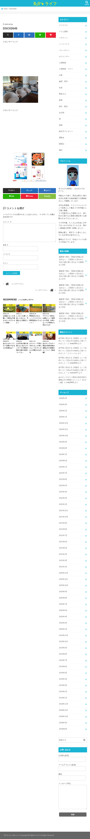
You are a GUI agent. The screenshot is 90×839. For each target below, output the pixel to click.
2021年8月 (63, 529)
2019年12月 (63, 635)
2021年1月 (63, 567)
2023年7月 (63, 454)
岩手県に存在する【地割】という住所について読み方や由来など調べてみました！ (72, 340)
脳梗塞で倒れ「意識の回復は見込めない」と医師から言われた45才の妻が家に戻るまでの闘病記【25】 (71, 303)
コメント (7, 222)
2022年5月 (63, 485)
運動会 (61, 138)
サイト (5, 263)
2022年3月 (63, 498)
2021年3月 (63, 560)
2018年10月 (63, 716)
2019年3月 (63, 685)
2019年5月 (63, 673)
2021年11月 (63, 510)
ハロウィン (63, 38)
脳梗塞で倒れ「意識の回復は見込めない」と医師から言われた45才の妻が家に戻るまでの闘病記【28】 (71, 261)
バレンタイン (64, 50)
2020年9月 (63, 592)
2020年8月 (63, 598)
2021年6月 (63, 542)
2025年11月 (63, 429)
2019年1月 (63, 698)
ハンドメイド (64, 44)
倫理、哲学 (63, 81)
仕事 (60, 75)
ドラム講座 (63, 31)
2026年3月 (63, 404)
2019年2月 (63, 691)
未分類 (61, 113)
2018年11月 (63, 710)
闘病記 (61, 144)
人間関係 (62, 63)
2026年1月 (63, 417)
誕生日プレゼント (66, 131)
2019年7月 (63, 660)
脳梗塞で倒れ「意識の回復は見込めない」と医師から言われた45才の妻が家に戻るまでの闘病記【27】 (71, 275)
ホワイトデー (64, 56)
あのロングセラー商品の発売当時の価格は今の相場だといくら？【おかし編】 (72, 379)
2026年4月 (63, 398)
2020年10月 (63, 585)
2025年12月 (63, 423)
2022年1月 (63, 504)
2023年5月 (63, 461)
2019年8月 (63, 654)
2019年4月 (63, 679)
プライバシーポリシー (11, 835)
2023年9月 (63, 442)
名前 (5, 245)
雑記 (60, 150)
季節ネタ (62, 94)
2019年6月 (63, 666)
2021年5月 (63, 548)
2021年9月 (63, 523)
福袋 (60, 125)
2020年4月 (63, 617)
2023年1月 (63, 467)
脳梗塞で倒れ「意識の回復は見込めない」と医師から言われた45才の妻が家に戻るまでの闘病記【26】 (71, 289)
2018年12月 (63, 704)
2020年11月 (63, 579)
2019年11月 (63, 641)
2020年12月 (63, 573)
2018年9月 (63, 723)
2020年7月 (63, 604)
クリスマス (63, 25)
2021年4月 (63, 554)
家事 (60, 100)
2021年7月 (63, 535)
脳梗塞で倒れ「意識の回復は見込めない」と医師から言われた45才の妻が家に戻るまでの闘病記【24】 (71, 317)
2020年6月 (63, 610)
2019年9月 (63, 648)
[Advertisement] (29, 59)
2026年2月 (63, 411)
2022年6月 (63, 479)
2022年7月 (63, 473)
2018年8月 (63, 729)
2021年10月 (63, 517)
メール (6, 254)
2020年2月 (63, 629)
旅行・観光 (63, 106)
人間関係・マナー (66, 69)
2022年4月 (63, 492)
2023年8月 (63, 448)
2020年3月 (63, 623)
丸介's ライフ (45, 3)
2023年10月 (63, 436)
